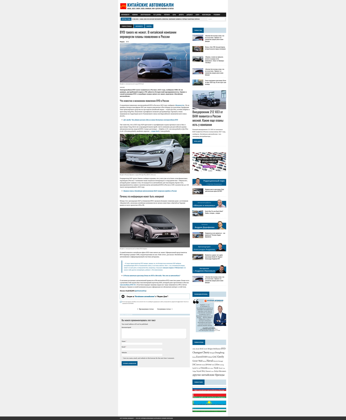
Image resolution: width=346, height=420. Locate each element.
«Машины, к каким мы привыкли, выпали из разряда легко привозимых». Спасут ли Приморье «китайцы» (214, 60)
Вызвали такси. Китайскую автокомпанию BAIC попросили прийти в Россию (150, 191)
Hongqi (220, 361)
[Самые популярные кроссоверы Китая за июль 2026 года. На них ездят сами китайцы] (197, 84)
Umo (224, 368)
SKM (209, 368)
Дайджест (190, 14)
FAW (205, 356)
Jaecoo (198, 364)
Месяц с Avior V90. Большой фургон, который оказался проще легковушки (215, 48)
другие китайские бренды (208, 374)
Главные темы (198, 30)
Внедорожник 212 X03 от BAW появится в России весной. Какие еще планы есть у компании (207, 118)
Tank (216, 367)
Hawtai (215, 361)
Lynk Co (195, 368)
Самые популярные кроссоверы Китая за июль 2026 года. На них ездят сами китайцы (215, 82)
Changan (197, 352)
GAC (214, 356)
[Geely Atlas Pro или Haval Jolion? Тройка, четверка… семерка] (197, 215)
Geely (220, 356)
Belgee (210, 349)
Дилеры (181, 14)
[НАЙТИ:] (216, 19)
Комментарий (126, 327)
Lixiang (222, 365)
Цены (174, 14)
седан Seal (155, 131)
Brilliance (217, 349)
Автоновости (125, 14)
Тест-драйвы (157, 14)
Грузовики (217, 14)
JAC (194, 364)
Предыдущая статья (146, 309)
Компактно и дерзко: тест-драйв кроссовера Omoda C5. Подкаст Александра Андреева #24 (214, 257)
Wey (203, 371)
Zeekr (212, 371)
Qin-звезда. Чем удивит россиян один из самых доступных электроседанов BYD (150, 120)
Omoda (204, 367)
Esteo (194, 357)
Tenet (220, 368)
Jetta (213, 365)
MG (199, 368)
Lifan (217, 364)
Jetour (208, 364)
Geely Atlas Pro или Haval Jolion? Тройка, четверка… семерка (214, 212)
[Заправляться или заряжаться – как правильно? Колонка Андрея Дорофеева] (197, 237)
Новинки (135, 14)
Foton (209, 357)
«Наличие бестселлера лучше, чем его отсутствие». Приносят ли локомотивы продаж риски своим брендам (214, 38)
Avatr (198, 349)
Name (124, 341)
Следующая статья (164, 309)
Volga (194, 371)
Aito (193, 349)
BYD (127, 42)
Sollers (211, 368)
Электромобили (145, 14)
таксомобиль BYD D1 (128, 285)
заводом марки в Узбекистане (173, 268)
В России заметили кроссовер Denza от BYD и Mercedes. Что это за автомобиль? (151, 276)
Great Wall (197, 360)
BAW (205, 349)
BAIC (202, 349)
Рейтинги (167, 14)
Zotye (216, 371)
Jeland (203, 365)
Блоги (197, 14)
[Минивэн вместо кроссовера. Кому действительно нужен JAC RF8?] (197, 193)
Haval (210, 360)
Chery (205, 352)
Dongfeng (219, 352)
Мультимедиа (206, 14)
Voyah (198, 371)
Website (124, 353)
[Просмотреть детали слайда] (155, 296)
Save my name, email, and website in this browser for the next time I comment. (148, 358)
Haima (204, 361)
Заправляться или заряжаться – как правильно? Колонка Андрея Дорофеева (215, 235)
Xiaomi (208, 371)
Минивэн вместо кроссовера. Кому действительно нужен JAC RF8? (214, 190)
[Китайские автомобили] (173, 6)
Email (124, 347)
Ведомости (180, 105)
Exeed (199, 356)
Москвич (222, 371)
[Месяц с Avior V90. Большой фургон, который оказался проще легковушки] (197, 51)
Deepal (212, 353)
